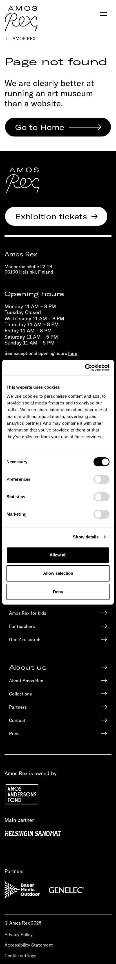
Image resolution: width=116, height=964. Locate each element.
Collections (20, 693)
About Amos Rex (26, 680)
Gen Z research (24, 639)
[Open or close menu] (103, 14)
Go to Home (39, 126)
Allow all (58, 555)
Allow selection (58, 573)
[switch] (101, 479)
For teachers (22, 626)
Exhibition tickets (51, 216)
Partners (18, 707)
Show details (86, 536)
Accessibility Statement (29, 944)
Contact (17, 720)
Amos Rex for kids (27, 613)
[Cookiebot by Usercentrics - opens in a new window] (85, 367)
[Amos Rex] (22, 180)
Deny (58, 591)
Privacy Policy (19, 934)
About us (28, 667)
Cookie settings (20, 955)
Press (15, 733)
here (72, 353)
